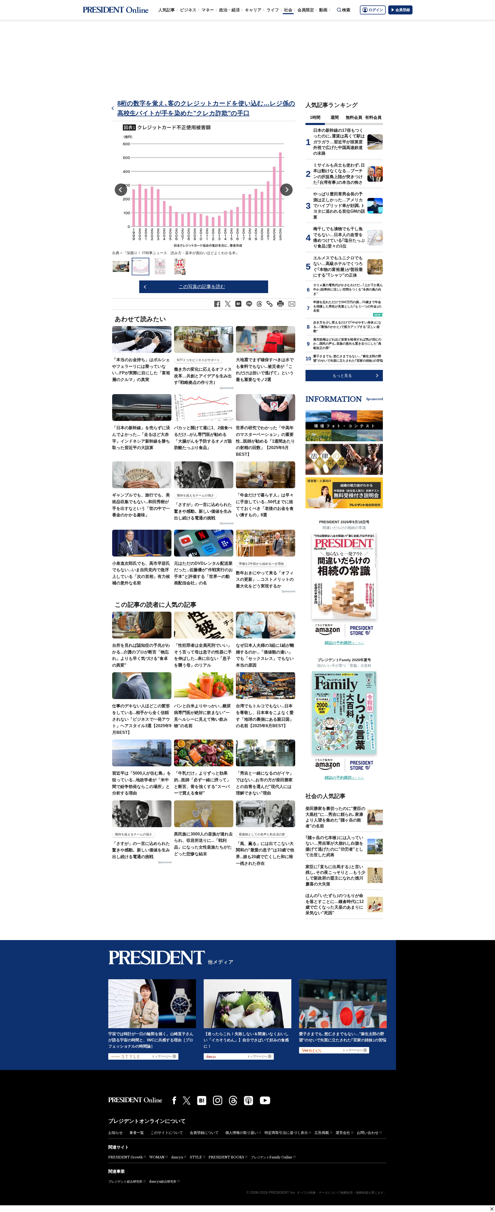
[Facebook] (174, 1100)
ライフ (273, 10)
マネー (208, 10)
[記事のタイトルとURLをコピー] (270, 304)
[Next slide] (286, 190)
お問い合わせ (367, 1133)
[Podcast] (248, 1100)
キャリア (253, 10)
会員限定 (306, 10)
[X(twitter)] (187, 1101)
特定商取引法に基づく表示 (286, 1133)
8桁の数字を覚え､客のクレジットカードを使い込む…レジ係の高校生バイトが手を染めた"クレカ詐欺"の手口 (206, 108)
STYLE (196, 1157)
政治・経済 (229, 10)
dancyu (177, 1157)
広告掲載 (322, 1133)
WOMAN (156, 1157)
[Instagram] (217, 1100)
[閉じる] (492, 1209)
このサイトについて (167, 1133)
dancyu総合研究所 (162, 1181)
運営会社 (343, 1133)
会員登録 (402, 10)
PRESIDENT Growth (125, 1157)
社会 (288, 10)
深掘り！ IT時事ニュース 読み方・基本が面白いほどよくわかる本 (181, 253)
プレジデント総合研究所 (125, 1181)
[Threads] (233, 1100)
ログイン (376, 10)
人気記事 (166, 10)
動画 (323, 10)
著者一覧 (136, 1133)
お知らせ (115, 1133)
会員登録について (204, 1133)
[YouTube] (265, 1100)
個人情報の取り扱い (241, 1133)
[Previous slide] (121, 190)
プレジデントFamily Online (271, 1157)
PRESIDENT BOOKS (226, 1157)
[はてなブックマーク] (201, 1100)
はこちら (344, 643)
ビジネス (188, 10)
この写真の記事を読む (202, 286)
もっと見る (342, 375)
